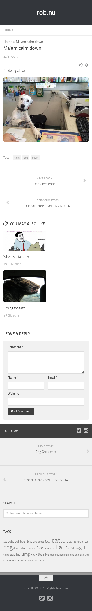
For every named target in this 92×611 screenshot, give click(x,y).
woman (33, 560)
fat (72, 548)
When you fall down (17, 257)
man (52, 554)
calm (17, 157)
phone (70, 554)
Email (52, 377)
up (4, 560)
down (35, 157)
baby (11, 541)
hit (18, 554)
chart (63, 541)
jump (25, 554)
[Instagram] (86, 430)
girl (82, 547)
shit (82, 554)
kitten (40, 554)
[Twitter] (79, 430)
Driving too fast (14, 308)
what (24, 560)
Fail (60, 547)
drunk (29, 548)
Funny (8, 30)
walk (9, 560)
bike (29, 541)
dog (26, 157)
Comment (15, 347)
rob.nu (46, 12)
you (42, 560)
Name (13, 377)
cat (56, 540)
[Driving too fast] (24, 286)
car (48, 541)
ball (17, 541)
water (16, 560)
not (57, 554)
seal (77, 554)
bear (23, 541)
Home (7, 42)
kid (33, 554)
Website (13, 393)
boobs (41, 541)
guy (12, 554)
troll (87, 554)
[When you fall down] (24, 241)
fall (67, 548)
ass (5, 541)
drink (22, 548)
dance (83, 541)
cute (76, 541)
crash (70, 541)
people (63, 554)
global (6, 554)
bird (35, 541)
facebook (49, 548)
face (39, 548)
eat (34, 548)
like (46, 554)
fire (77, 548)
